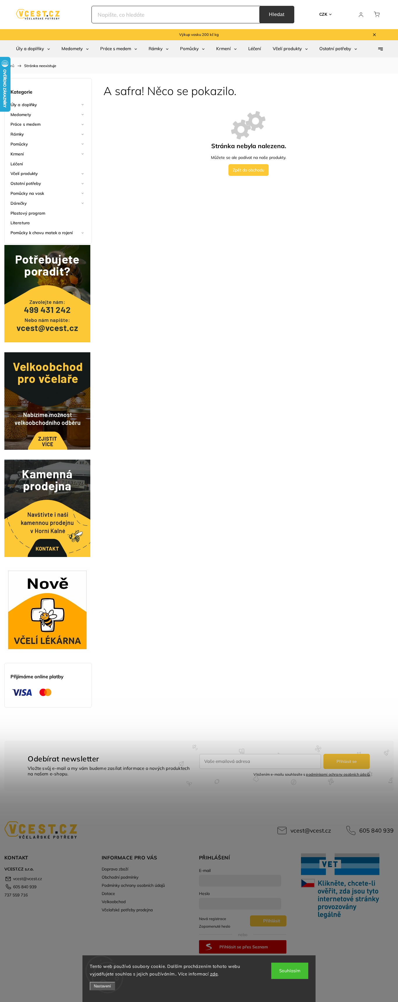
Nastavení (102, 986)
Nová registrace (212, 918)
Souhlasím (289, 970)
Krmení (17, 154)
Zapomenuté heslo (214, 926)
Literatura (20, 222)
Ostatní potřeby (25, 183)
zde (214, 974)
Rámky (17, 134)
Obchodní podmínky (120, 877)
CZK (323, 14)
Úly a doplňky (23, 104)
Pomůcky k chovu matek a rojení (41, 232)
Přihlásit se (347, 761)
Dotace (108, 893)
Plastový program (27, 213)
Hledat (277, 14)
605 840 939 (376, 830)
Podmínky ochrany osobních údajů (133, 885)
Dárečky (18, 203)
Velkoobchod (114, 901)
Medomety (20, 114)
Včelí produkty (24, 173)
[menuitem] (33, 48)
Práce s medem (25, 124)
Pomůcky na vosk (27, 193)
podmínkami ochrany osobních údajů (338, 774)
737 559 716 (16, 895)
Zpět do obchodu (248, 170)
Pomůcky (19, 144)
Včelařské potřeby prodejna (127, 909)
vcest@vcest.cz (310, 830)
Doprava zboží (115, 869)
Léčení (16, 164)
